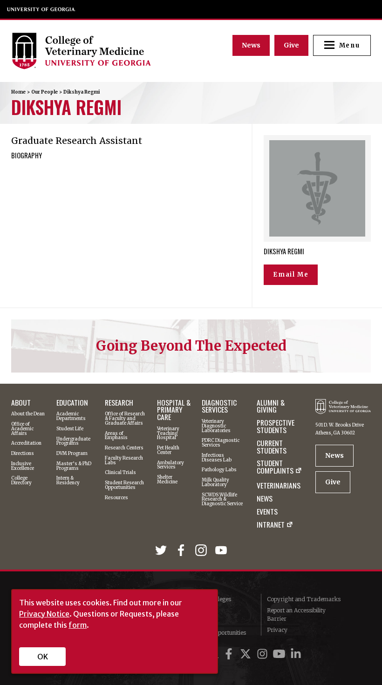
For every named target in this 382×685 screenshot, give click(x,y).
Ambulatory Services (170, 465)
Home (18, 92)
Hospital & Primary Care (174, 410)
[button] (342, 45)
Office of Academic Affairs (22, 428)
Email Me (290, 274)
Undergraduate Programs (73, 441)
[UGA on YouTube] (280, 654)
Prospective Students (275, 426)
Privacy (277, 629)
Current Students (271, 447)
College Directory (21, 480)
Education (72, 403)
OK (42, 656)
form (77, 625)
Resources (116, 497)
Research (119, 403)
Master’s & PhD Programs (73, 465)
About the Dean (28, 414)
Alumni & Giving (271, 406)
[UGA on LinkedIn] (296, 654)
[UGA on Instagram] (263, 654)
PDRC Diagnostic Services (220, 442)
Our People (44, 92)
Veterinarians (278, 485)
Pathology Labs (219, 470)
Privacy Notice (44, 613)
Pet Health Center (168, 450)
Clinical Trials (120, 472)
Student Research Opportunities (124, 485)
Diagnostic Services (219, 406)
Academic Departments (71, 416)
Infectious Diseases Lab (217, 457)
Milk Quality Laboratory (215, 482)
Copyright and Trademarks (304, 599)
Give (291, 45)
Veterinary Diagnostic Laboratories (216, 426)
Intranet (271, 525)
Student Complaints (275, 468)
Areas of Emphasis (116, 435)
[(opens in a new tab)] (162, 552)
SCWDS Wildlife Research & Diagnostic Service (222, 499)
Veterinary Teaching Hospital (168, 433)
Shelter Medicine (167, 479)
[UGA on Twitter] (247, 654)
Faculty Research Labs (124, 460)
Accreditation (26, 443)
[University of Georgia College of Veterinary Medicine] (101, 51)
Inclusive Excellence (22, 465)
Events (267, 511)
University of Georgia (41, 9)
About (21, 403)
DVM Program (72, 453)
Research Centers (124, 448)
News (251, 45)
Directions (22, 453)
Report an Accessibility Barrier (296, 614)
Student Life (69, 429)
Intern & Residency (68, 480)
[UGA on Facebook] (230, 654)
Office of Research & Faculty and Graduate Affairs (125, 418)
